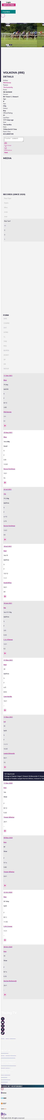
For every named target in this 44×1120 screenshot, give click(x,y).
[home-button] (3, 8)
